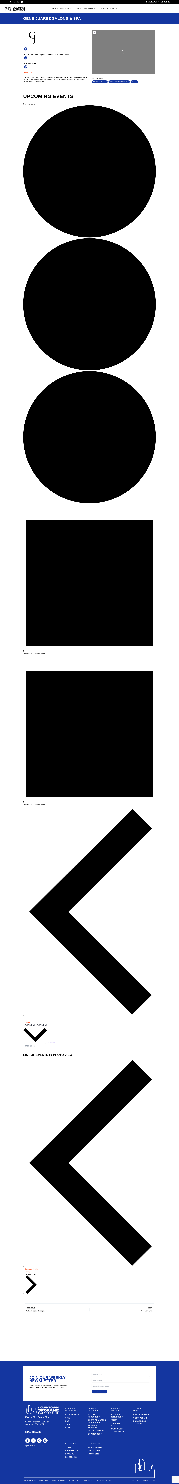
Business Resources (85, 8)
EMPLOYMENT (71, 1451)
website (28, 73)
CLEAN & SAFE (94, 1443)
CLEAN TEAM (94, 1451)
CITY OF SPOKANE (141, 1415)
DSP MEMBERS (95, 1434)
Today (26, 1022)
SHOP (68, 1424)
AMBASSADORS (95, 1447)
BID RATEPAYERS (96, 1431)
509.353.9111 (93, 1454)
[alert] (89, 579)
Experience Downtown (60, 8)
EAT (67, 1421)
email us (69, 1454)
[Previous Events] (90, 1015)
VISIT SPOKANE (140, 1418)
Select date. (52, 1043)
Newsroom (33, 1432)
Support (135, 1481)
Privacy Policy (148, 1481)
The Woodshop (105, 1481)
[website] (25, 66)
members (165, 2)
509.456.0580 (71, 1457)
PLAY (67, 1427)
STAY (67, 1418)
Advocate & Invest (107, 8)
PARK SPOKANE (72, 1415)
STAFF (68, 1447)
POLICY (114, 1420)
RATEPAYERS (152, 2)
